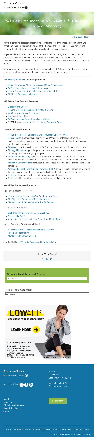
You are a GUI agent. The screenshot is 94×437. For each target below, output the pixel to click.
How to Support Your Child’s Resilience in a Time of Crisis (34, 91)
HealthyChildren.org (17, 80)
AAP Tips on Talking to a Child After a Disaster (29, 88)
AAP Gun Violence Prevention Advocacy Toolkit (29, 119)
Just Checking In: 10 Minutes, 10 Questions (28, 213)
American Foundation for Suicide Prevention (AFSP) (31, 169)
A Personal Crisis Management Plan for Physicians (31, 230)
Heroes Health (14, 138)
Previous (78, 37)
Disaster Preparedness (31, 242)
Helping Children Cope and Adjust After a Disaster (31, 110)
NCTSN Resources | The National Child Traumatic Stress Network (37, 135)
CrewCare (12, 147)
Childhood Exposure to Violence (22, 94)
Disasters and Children (18, 107)
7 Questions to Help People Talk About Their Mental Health (35, 219)
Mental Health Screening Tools (22, 236)
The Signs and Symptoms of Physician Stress (28, 199)
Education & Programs (13, 405)
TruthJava (12, 175)
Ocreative (87, 434)
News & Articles (10, 408)
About (6, 399)
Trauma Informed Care (18, 116)
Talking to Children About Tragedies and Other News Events (35, 85)
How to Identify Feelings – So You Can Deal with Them (33, 196)
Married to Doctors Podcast (20, 163)
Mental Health (45, 242)
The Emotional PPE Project (20, 157)
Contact (7, 412)
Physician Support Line (18, 233)
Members (7, 402)
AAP (21, 242)
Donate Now (57, 401)
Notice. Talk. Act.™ (17, 216)
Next (86, 37)
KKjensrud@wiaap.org (59, 386)
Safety (53, 242)
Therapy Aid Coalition (18, 150)
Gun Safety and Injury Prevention (23, 113)
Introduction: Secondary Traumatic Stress (43, 122)
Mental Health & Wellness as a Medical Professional (31, 202)
